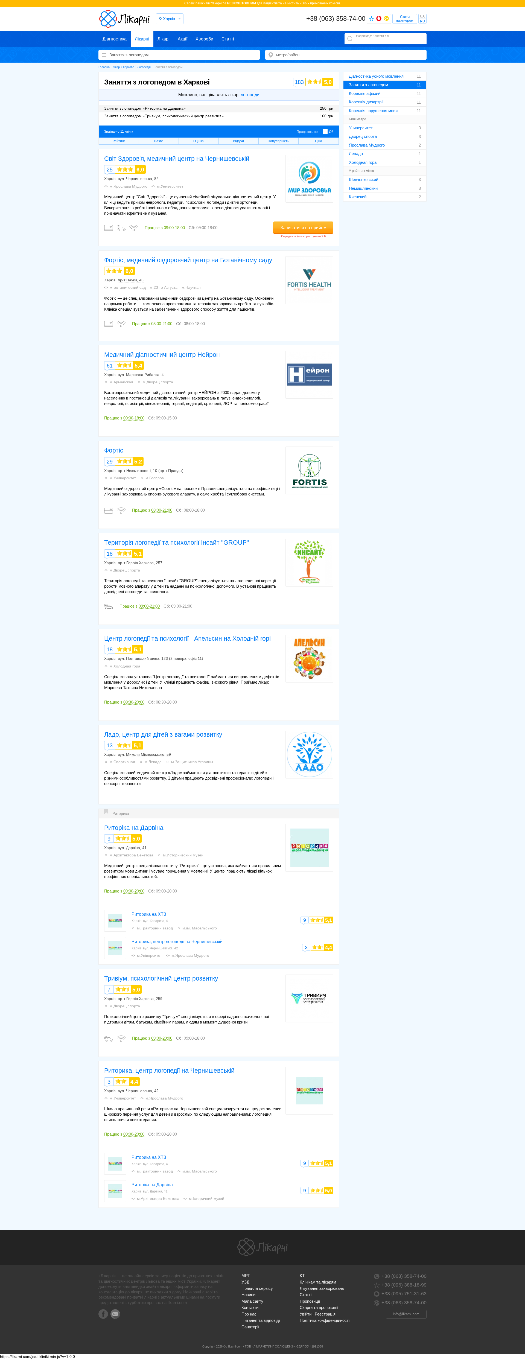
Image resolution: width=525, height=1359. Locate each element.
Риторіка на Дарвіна (134, 827)
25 (110, 170)
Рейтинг (119, 141)
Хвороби (204, 39)
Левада (356, 153)
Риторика (120, 813)
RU (422, 21)
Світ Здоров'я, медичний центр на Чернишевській (176, 158)
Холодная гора (363, 162)
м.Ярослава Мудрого (128, 186)
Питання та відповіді (260, 1320)
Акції (182, 39)
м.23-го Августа (163, 287)
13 (110, 745)
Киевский (357, 196)
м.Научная (191, 287)
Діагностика (115, 39)
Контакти (249, 1307)
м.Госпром (155, 478)
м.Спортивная (122, 762)
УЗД (245, 1282)
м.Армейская (121, 382)
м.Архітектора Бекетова (158, 1198)
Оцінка (198, 141)
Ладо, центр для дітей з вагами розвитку (163, 734)
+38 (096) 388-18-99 (404, 1285)
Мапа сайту (252, 1301)
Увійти (305, 1314)
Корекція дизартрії (366, 102)
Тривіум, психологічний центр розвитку (161, 978)
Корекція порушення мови (373, 110)
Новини (248, 1294)
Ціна (318, 141)
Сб (331, 132)
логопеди (250, 94)
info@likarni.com (406, 1314)
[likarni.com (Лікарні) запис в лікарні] (124, 19)
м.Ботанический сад (128, 287)
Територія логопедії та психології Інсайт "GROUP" (176, 542)
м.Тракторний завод (155, 928)
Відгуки (238, 141)
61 (110, 366)
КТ (302, 1275)
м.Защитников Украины (192, 762)
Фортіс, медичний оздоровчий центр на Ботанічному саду (188, 260)
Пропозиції (310, 1301)
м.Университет (170, 186)
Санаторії (250, 1327)
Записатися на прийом (303, 227)
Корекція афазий (364, 93)
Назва (159, 141)
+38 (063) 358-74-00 (335, 18)
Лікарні (142, 39)
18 (110, 554)
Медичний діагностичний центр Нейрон (162, 354)
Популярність (278, 141)
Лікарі (164, 39)
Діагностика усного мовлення (376, 76)
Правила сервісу (257, 1288)
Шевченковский (363, 179)
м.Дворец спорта (158, 382)
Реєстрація (325, 1314)
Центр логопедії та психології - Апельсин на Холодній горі (187, 638)
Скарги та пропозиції (319, 1307)
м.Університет (149, 955)
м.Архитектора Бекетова (131, 855)
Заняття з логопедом (368, 84)
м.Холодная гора (125, 666)
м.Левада (153, 762)
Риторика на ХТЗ (149, 914)
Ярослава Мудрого (367, 145)
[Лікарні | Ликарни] (262, 1247)
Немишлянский (363, 188)
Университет (361, 128)
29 (110, 462)
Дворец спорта (363, 136)
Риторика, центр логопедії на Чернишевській (177, 941)
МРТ (245, 1275)
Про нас (248, 1314)
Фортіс (113, 450)
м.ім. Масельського (199, 928)
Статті (227, 39)
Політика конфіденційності (324, 1320)
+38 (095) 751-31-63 (404, 1293)
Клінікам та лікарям (318, 1282)
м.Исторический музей (183, 855)
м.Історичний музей (206, 1198)
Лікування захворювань (322, 1288)
